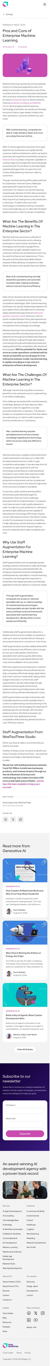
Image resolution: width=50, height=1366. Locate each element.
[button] (44, 4)
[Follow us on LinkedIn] (29, 1320)
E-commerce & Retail (35, 1211)
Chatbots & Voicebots (12, 1234)
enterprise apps (19, 99)
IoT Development (10, 1243)
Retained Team (9, 1263)
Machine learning (11, 159)
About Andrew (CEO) (12, 1282)
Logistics (30, 1229)
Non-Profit (31, 1247)
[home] (5, 4)
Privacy (28, 1353)
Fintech (30, 1220)
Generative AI (8, 47)
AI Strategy (7, 1225)
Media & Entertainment (36, 1243)
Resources (7, 1322)
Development (32, 1291)
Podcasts (6, 1327)
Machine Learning (10, 1247)
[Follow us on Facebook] (29, 1313)
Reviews (6, 1291)
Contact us (7, 1300)
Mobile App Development (8, 1257)
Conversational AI (10, 1238)
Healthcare (31, 1225)
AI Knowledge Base (11, 1220)
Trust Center (8, 1353)
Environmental (33, 1216)
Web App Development (12, 1268)
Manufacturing (33, 1234)
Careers (6, 1295)
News (5, 1331)
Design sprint (32, 1286)
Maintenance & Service (12, 1252)
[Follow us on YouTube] (36, 1320)
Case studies (8, 1313)
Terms (18, 1353)
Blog (4, 1318)
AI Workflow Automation (13, 1229)
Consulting (22, 47)
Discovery (31, 1282)
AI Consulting (8, 1216)
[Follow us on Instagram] (43, 1313)
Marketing (31, 1238)
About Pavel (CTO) (11, 1286)
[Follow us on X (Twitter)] (36, 1313)
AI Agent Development (12, 1211)
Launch (30, 1295)
